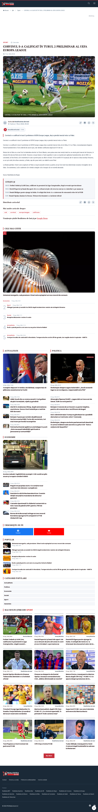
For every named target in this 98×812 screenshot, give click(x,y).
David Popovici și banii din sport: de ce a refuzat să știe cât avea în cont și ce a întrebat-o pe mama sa (46, 189)
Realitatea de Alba (35, 794)
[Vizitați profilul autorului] (5, 123)
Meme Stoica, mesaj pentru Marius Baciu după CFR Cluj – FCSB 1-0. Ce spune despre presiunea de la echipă (80, 677)
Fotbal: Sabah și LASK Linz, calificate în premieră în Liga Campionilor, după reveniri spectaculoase (46, 185)
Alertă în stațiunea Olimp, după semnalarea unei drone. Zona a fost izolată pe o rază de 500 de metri (28, 409)
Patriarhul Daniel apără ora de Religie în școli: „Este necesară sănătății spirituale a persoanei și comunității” (28, 429)
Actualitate (11, 325)
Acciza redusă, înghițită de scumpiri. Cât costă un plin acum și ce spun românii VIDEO (25, 475)
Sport (18, 10)
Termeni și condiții (14, 780)
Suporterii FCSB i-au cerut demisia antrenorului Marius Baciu (80, 710)
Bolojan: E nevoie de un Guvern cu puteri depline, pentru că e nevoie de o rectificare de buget (70, 408)
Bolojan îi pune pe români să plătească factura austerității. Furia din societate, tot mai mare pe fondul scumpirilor (28, 419)
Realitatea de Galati (62, 794)
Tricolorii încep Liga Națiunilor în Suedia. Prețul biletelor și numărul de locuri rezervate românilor (16, 711)
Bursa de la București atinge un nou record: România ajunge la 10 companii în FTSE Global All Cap (27, 515)
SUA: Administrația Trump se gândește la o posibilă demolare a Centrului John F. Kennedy (71, 416)
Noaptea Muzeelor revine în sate (19, 317)
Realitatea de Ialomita (8, 794)
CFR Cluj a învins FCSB (43, 744)
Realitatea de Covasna (65, 791)
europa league (24, 212)
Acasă (7, 10)
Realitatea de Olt (39, 791)
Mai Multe (49, 756)
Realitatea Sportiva (17, 791)
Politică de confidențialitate (28, 780)
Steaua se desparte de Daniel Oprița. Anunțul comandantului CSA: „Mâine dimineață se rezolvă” (48, 676)
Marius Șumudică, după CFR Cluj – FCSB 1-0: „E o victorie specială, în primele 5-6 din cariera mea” (48, 711)
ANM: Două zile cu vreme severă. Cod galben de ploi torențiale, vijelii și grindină (28, 400)
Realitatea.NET (6, 791)
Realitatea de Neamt (88, 794)
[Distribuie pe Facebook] (85, 122)
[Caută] (89, 3)
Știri (13, 10)
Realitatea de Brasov (21, 794)
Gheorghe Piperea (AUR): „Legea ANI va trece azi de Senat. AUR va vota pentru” (71, 400)
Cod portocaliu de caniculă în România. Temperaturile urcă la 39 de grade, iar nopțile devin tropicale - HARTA (47, 337)
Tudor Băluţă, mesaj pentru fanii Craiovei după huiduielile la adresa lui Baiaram (80, 746)
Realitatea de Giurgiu (79, 791)
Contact (4, 780)
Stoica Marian (27, 636)
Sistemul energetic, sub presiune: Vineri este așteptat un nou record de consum (35, 295)
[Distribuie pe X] (93, 122)
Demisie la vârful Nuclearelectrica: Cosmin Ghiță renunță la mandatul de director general (27, 495)
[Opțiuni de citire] (94, 808)
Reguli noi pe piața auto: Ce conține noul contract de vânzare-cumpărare (26, 487)
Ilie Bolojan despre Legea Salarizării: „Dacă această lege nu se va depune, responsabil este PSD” (71, 389)
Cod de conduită (42, 780)
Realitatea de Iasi (22, 122)
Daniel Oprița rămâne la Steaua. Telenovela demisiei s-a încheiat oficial (35, 196)
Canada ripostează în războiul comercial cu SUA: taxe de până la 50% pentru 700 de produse (28, 505)
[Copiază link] (80, 122)
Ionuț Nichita (59, 636)
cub (5, 212)
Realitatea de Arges (51, 791)
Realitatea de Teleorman (8, 797)
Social (9, 315)
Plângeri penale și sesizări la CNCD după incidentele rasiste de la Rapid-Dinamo (36, 307)
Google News (42, 218)
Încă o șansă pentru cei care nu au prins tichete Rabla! (27, 327)
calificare (36, 212)
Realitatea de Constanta (48, 794)
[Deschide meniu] (94, 3)
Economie (6, 301)
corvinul (13, 212)
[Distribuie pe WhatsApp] (89, 122)
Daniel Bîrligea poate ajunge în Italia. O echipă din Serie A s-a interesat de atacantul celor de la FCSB (46, 192)
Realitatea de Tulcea (75, 794)
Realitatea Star (29, 791)
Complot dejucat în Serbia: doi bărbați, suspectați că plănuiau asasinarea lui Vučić (24, 389)
